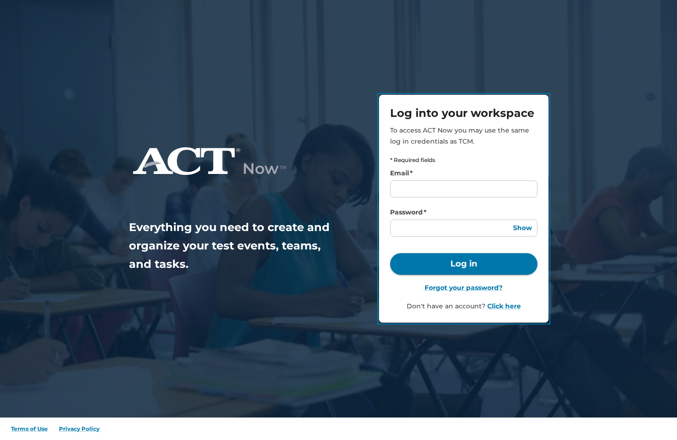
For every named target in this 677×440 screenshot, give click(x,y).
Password (408, 212)
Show (522, 228)
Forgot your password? (463, 288)
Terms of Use (29, 428)
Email (401, 173)
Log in (463, 264)
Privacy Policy (79, 428)
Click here (504, 306)
